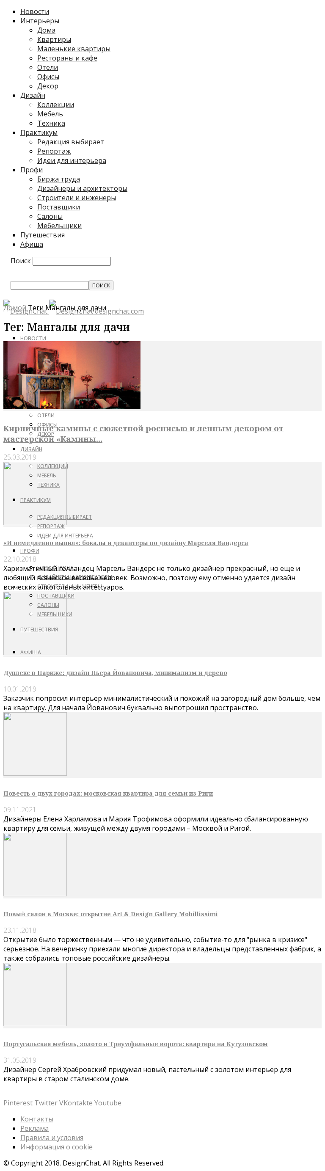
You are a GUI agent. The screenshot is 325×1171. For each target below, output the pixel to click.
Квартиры (54, 39)
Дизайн (32, 95)
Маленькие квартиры (73, 48)
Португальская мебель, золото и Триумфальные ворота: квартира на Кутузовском (135, 1044)
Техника (51, 123)
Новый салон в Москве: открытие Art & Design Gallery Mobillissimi (110, 914)
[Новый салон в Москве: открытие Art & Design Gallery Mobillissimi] (35, 893)
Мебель (50, 113)
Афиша (31, 244)
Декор (47, 86)
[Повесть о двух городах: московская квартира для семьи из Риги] (35, 773)
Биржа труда (58, 179)
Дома (46, 30)
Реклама (34, 1128)
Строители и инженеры (76, 197)
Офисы (48, 76)
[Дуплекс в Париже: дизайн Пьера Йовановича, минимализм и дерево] (35, 652)
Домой (14, 307)
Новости (34, 11)
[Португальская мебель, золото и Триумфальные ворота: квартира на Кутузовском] (35, 1023)
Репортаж (54, 151)
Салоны (50, 216)
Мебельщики (59, 225)
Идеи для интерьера (71, 160)
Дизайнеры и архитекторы (82, 188)
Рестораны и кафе (67, 58)
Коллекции (55, 104)
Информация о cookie (56, 1147)
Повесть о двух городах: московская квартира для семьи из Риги (108, 793)
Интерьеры (39, 20)
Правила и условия (51, 1137)
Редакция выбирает (70, 141)
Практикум (39, 132)
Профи (31, 169)
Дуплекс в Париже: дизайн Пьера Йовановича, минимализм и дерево (115, 673)
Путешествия (42, 235)
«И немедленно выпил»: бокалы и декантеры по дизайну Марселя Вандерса (125, 543)
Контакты (36, 1119)
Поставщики (58, 207)
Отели (47, 67)
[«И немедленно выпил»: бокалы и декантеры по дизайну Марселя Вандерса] (35, 522)
